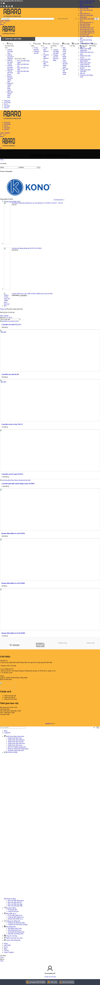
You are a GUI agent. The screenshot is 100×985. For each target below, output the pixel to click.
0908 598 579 (9, 769)
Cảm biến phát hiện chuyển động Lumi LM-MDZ (18, 583)
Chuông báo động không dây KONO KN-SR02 (27, 348)
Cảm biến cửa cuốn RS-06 (10, 474)
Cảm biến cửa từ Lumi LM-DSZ (12, 574)
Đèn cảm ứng (84, 8)
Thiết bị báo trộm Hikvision (10, 67)
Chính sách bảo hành (10, 799)
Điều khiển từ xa (85, 13)
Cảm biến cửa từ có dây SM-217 (12, 524)
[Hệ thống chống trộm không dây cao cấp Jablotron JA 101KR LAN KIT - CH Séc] (7, 323)
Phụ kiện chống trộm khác (10, 94)
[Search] (97, 19)
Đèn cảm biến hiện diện (87, 1)
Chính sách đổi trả (9, 797)
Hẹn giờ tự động (85, 24)
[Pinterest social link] (6, 6)
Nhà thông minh (85, 26)
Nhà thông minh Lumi (87, 27)
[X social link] (3, 6)
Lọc (39, 267)
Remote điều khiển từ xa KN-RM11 (13, 633)
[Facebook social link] (1, 3)
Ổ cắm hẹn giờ (84, 34)
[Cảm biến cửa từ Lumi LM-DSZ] (50, 550)
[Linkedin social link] (9, 6)
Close (2, 260)
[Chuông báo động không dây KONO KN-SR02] (7, 368)
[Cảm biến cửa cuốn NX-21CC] (50, 421)
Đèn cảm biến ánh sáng (24, 195)
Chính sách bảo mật (10, 795)
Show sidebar (4, 416)
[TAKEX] (82, 745)
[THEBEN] (55, 745)
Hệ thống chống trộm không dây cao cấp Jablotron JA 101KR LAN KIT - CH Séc (37, 303)
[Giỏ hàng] (1, 36)
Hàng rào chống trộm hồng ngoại (86, 16)
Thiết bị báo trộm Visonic (10, 62)
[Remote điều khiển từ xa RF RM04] (50, 659)
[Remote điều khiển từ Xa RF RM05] (50, 709)
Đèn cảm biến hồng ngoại (25, 192)
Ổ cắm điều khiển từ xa (87, 33)
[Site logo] (12, 17)
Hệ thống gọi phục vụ (86, 22)
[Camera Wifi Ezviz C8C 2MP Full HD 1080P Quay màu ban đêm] (7, 400)
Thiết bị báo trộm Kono (10, 72)
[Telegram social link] (12, 6)
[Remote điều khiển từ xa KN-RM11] (50, 610)
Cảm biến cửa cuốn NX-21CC (11, 424)
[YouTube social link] (3, 3)
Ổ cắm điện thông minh (87, 31)
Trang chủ (3, 409)
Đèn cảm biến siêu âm (87, 6)
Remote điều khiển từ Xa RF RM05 (13, 733)
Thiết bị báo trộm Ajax (10, 51)
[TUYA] (29, 745)
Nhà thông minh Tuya (86, 29)
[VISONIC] (3, 745)
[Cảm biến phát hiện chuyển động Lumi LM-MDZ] (50, 580)
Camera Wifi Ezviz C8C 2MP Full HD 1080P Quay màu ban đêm (32, 393)
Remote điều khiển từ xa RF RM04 (13, 683)
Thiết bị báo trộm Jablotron (10, 56)
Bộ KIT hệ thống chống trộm (10, 78)
